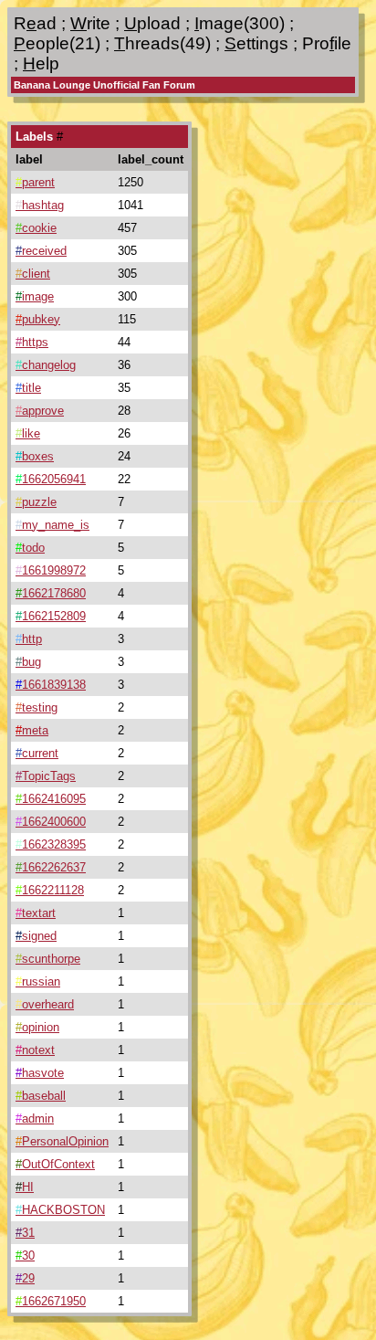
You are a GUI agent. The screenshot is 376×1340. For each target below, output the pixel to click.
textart (36, 913)
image (35, 296)
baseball (41, 1096)
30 (25, 1255)
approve (40, 410)
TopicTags (46, 776)
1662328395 (51, 844)
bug (28, 662)
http (29, 639)
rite (90, 23)
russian (38, 981)
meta (32, 730)
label (29, 159)
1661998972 (51, 570)
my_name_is (52, 525)
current (37, 753)
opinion (37, 1027)
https (32, 342)
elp (41, 63)
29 (25, 1278)
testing (36, 707)
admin (35, 1118)
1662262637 (51, 867)
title (28, 388)
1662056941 (51, 479)
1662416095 (51, 799)
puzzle (36, 502)
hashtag (40, 205)
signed (36, 936)
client (33, 273)
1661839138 (51, 684)
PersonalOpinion (62, 1141)
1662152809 (51, 616)
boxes (35, 456)
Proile (326, 43)
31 (25, 1233)
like (28, 433)
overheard (45, 1004)
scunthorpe (48, 958)
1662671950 (51, 1301)
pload (152, 23)
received (41, 251)
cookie (36, 228)
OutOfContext (55, 1164)
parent (35, 182)
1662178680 (51, 593)
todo (30, 547)
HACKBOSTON (60, 1210)
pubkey (38, 319)
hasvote (40, 1073)
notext (35, 1050)
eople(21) (57, 43)
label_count (150, 159)
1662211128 (50, 890)
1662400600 (51, 821)
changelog (46, 365)
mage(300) (239, 23)
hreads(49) (162, 43)
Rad (35, 23)
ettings (256, 43)
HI (25, 1187)
